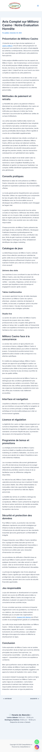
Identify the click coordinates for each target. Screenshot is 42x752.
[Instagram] (37, 747)
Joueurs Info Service (24, 617)
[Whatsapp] (37, 742)
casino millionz (7, 46)
